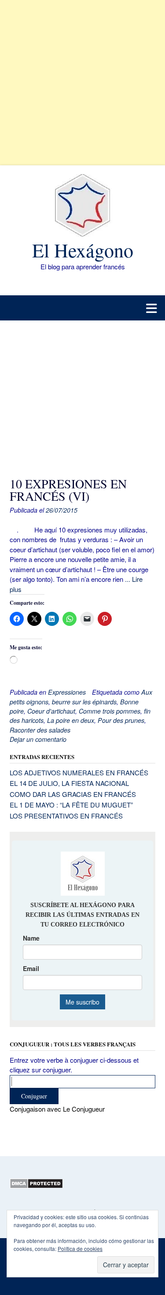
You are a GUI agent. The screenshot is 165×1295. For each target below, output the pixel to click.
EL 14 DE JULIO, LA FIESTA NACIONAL (69, 783)
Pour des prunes (121, 720)
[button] (82, 307)
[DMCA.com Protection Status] (36, 1186)
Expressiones (67, 692)
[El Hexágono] (82, 205)
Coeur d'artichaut (51, 711)
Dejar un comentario (38, 739)
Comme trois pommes (109, 711)
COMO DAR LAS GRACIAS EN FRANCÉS (73, 794)
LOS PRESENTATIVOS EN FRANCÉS (66, 815)
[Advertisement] (82, 82)
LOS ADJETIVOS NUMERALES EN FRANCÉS (79, 772)
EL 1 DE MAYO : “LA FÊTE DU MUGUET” (71, 804)
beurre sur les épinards (84, 701)
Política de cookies (80, 1248)
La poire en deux (70, 720)
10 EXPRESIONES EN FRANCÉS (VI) (68, 489)
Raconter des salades (40, 730)
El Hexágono (82, 250)
